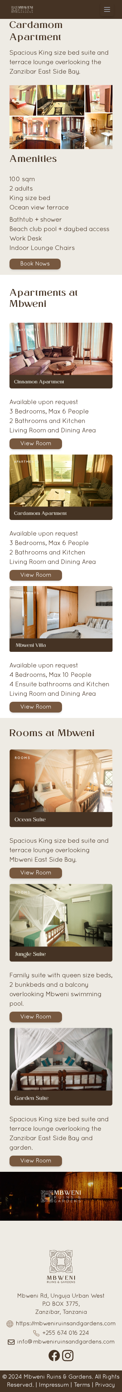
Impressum (54, 1385)
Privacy (105, 1385)
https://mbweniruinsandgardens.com (66, 1324)
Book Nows (35, 264)
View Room (35, 443)
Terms (82, 1385)
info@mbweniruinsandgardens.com (66, 1342)
